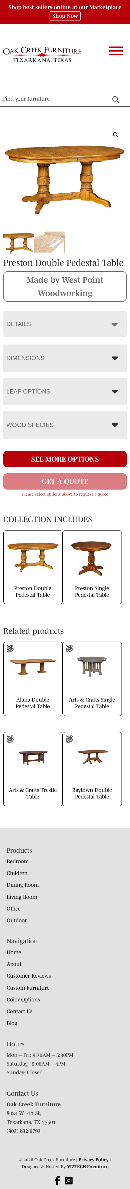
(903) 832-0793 (24, 1131)
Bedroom (18, 861)
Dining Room (23, 885)
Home (14, 952)
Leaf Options (28, 391)
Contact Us (19, 1011)
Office (14, 909)
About (14, 964)
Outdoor (17, 920)
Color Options (23, 1000)
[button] (115, 134)
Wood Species (30, 425)
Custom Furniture (28, 988)
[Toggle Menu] (116, 50)
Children (17, 873)
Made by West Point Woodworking (65, 286)
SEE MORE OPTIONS (65, 459)
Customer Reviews (29, 976)
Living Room (22, 897)
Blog (12, 1023)
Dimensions (25, 358)
